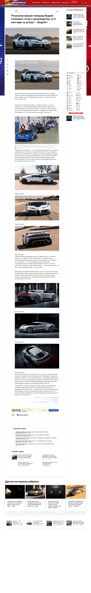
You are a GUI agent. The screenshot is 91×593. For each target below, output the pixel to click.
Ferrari (80, 77)
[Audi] (67, 78)
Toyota (79, 106)
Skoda (79, 100)
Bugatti (70, 83)
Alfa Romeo (70, 75)
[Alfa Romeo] (67, 75)
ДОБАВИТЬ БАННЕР (75, 113)
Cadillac (70, 85)
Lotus (69, 97)
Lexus (69, 94)
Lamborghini (71, 95)
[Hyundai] (78, 83)
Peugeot (79, 94)
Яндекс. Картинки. (56, 399)
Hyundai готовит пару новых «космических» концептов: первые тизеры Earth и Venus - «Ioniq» (14, 504)
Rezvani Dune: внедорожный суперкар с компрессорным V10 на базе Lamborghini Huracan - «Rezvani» (75, 504)
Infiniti (80, 85)
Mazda (70, 100)
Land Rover (70, 92)
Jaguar (80, 88)
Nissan (70, 106)
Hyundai (80, 83)
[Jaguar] (78, 88)
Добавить (45, 410)
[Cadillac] (67, 85)
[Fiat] (78, 78)
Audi (69, 78)
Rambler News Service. (55, 397)
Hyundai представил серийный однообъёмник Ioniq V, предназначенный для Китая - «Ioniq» (34, 504)
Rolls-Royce (80, 98)
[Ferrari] (78, 77)
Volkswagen (70, 110)
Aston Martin (71, 77)
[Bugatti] (67, 83)
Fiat (79, 78)
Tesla (79, 105)
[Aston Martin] (67, 77)
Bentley (70, 80)
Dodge (80, 75)
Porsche (79, 95)
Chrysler (70, 86)
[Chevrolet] (67, 88)
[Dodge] (78, 75)
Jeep (79, 86)
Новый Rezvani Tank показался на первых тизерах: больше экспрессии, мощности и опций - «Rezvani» (54, 504)
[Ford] (78, 80)
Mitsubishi (70, 105)
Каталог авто (46, 2)
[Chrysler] (67, 86)
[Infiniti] (78, 85)
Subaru (79, 103)
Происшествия (56, 2)
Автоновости (36, 2)
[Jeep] (78, 86)
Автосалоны (65, 2)
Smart (79, 102)
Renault (79, 97)
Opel (79, 92)
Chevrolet (70, 88)
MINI (69, 103)
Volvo (79, 110)
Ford (80, 80)
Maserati (70, 98)
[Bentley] (67, 80)
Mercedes (70, 102)
